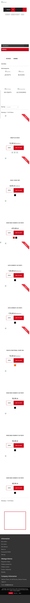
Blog (22, 14)
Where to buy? (15, 14)
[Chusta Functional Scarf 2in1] (15, 338)
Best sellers (4, 541)
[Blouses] (21, 72)
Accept (10, 593)
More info (16, 593)
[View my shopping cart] (21, 10)
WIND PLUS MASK (15, 137)
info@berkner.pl (9, 584)
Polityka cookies (5, 567)
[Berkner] (15, 3)
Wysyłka (3, 572)
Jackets (8, 75)
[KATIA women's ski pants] (15, 253)
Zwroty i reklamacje (6, 569)
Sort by (3, 106)
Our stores (4, 544)
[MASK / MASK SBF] (15, 168)
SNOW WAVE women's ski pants (15, 222)
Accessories (21, 92)
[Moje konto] (25, 10)
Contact (7, 14)
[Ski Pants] (7, 89)
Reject (20, 593)
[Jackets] (7, 72)
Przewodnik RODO (6, 552)
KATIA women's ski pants (15, 265)
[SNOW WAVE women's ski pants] (15, 210)
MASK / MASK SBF (15, 180)
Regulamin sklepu (5, 561)
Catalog (8, 9)
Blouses (21, 75)
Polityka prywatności (6, 564)
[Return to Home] (2, 59)
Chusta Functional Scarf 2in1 (15, 350)
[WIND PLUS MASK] (15, 125)
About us (3, 549)
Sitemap (3, 554)
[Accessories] (21, 89)
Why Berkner (4, 546)
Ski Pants (7, 92)
